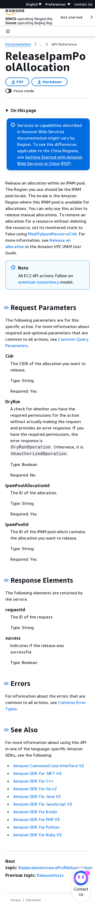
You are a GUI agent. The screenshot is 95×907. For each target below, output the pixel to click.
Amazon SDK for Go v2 (35, 788)
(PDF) (66, 163)
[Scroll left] (56, 17)
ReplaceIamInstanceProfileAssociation (55, 867)
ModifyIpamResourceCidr (52, 233)
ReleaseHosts (50, 875)
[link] (64, 44)
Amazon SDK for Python (36, 827)
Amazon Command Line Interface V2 (48, 765)
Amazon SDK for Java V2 (37, 796)
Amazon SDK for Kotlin (35, 811)
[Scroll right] (91, 17)
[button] (21, 110)
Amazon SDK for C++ (33, 781)
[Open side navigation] (8, 31)
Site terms (33, 900)
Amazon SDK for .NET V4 (37, 773)
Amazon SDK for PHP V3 (36, 819)
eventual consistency (38, 282)
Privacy (16, 900)
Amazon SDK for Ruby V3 (37, 834)
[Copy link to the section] (6, 307)
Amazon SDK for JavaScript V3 (42, 804)
